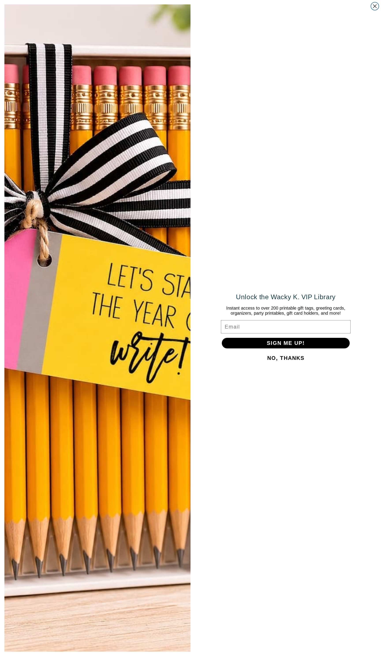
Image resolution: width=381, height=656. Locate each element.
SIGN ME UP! (286, 343)
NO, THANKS (285, 358)
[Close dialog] (375, 6)
